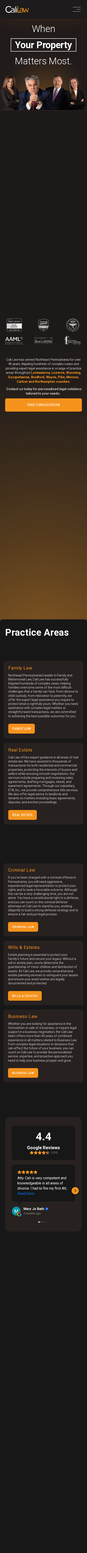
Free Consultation (43, 405)
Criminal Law (23, 927)
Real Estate (22, 815)
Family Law (21, 728)
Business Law (23, 1073)
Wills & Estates (25, 996)
